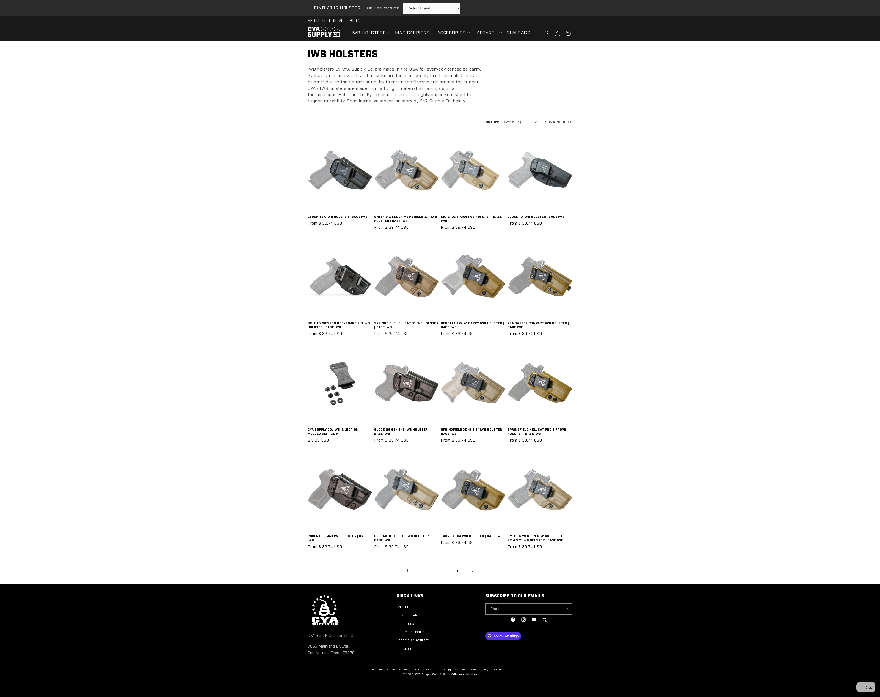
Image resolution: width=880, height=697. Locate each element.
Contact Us (405, 648)
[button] (369, 32)
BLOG (354, 20)
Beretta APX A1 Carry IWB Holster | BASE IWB (472, 325)
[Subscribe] (566, 608)
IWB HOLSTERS (369, 32)
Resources (405, 623)
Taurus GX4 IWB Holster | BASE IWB (472, 536)
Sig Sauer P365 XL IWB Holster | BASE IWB (402, 538)
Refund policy (375, 669)
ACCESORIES (451, 32)
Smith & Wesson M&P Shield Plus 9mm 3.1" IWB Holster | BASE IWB (537, 538)
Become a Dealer (410, 631)
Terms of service (427, 669)
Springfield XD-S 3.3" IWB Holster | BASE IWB (472, 431)
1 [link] (407, 570)
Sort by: (491, 122)
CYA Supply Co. (426, 674)
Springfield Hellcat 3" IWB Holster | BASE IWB (406, 325)
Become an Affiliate (412, 640)
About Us (403, 606)
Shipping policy (455, 669)
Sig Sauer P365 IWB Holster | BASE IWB (471, 218)
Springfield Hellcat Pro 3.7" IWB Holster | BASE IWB (537, 431)
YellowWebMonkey (464, 674)
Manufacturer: (383, 7)
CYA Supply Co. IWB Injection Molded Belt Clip (333, 431)
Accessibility (479, 669)
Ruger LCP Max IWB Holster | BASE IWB (338, 538)
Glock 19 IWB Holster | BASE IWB (536, 216)
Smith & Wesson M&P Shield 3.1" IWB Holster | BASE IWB (405, 218)
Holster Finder (408, 615)
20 (459, 571)
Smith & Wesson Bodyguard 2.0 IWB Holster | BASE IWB (339, 325)
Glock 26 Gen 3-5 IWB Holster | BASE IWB (402, 431)
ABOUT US (317, 20)
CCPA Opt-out (504, 669)
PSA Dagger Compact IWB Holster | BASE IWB (538, 325)
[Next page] (472, 570)
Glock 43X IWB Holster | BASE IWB (338, 216)
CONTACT (337, 20)
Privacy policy (400, 669)
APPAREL (487, 32)
